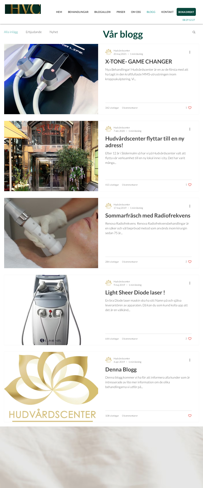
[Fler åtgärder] (191, 52)
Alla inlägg (11, 32)
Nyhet (54, 32)
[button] (78, 12)
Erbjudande (34, 32)
